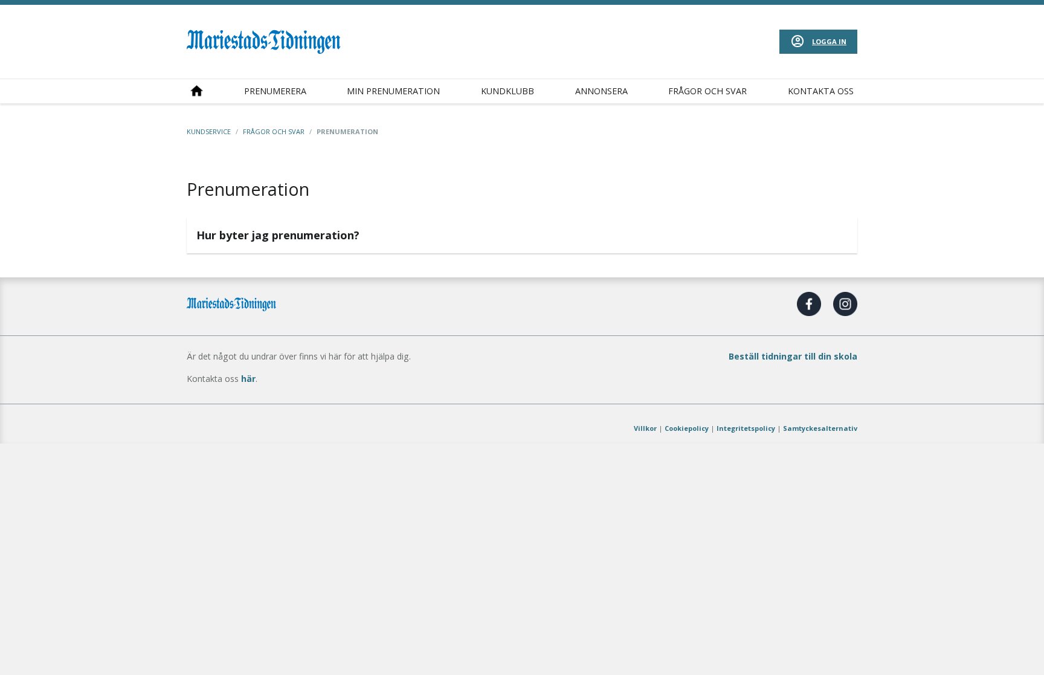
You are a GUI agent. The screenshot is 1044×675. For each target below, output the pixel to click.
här (248, 378)
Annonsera (601, 91)
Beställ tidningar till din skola (793, 356)
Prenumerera (275, 91)
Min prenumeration (393, 91)
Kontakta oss (821, 91)
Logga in (829, 41)
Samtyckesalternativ (820, 428)
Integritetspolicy (746, 428)
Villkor (645, 428)
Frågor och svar (707, 91)
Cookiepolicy (687, 428)
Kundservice (209, 131)
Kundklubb (507, 91)
